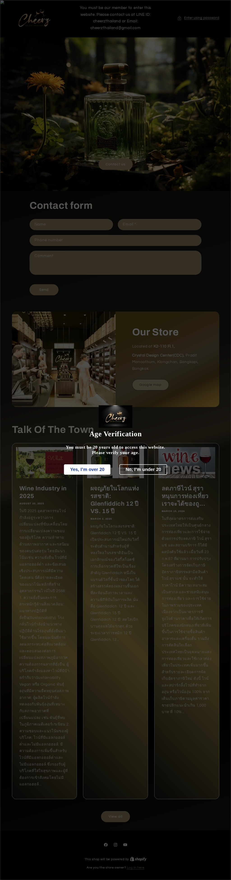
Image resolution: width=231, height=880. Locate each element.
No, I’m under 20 (143, 469)
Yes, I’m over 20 (87, 469)
